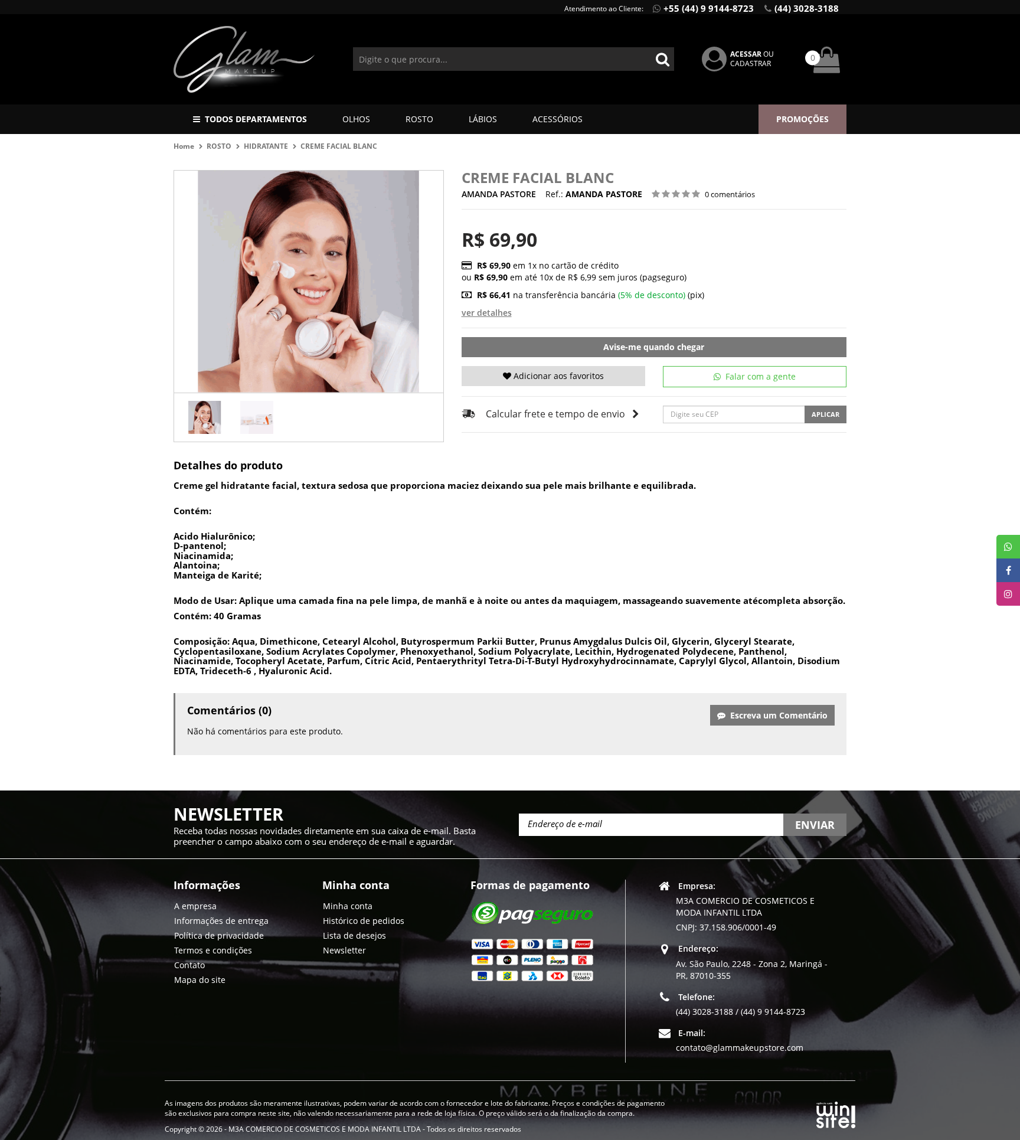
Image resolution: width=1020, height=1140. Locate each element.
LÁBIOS (483, 119)
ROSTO (419, 119)
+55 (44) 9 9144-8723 (708, 8)
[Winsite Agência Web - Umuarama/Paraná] (835, 1113)
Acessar (745, 54)
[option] (205, 417)
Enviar (815, 825)
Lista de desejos (354, 935)
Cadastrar (750, 63)
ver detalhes (487, 312)
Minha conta (347, 906)
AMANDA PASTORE (499, 194)
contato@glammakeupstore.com (739, 1047)
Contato (189, 965)
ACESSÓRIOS (557, 119)
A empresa (195, 906)
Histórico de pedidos (363, 920)
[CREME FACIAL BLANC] (205, 417)
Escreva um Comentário (776, 715)
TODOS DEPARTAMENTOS (256, 119)
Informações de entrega (221, 920)
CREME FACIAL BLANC (338, 146)
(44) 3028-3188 (806, 8)
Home (184, 146)
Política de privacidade (219, 935)
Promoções (802, 119)
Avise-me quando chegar (653, 346)
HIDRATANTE (266, 146)
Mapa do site (199, 979)
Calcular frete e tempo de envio (555, 413)
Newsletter (344, 950)
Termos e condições (213, 950)
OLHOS (356, 119)
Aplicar (825, 414)
